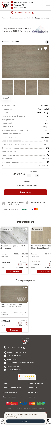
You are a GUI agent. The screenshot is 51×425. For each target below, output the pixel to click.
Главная (5, 18)
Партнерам (32, 388)
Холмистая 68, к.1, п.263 (23, 2)
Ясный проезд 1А (13, 204)
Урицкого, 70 (19, 5)
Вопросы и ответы (10, 392)
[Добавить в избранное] (26, 229)
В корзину (25, 192)
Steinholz (30, 18)
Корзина (48, 423)
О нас (5, 383)
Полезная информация (12, 388)
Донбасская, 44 (20, 8)
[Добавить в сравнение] (23, 229)
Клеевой (5, 98)
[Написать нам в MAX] (33, 13)
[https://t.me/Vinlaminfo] (29, 13)
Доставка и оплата (10, 397)
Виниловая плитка (17, 18)
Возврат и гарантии (35, 383)
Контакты (31, 397)
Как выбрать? (33, 392)
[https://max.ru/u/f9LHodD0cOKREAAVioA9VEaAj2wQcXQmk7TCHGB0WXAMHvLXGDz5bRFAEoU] (24, 348)
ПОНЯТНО (25, 421)
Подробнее (18, 417)
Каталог (3, 423)
